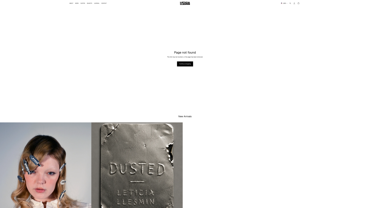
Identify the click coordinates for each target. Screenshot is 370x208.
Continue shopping (185, 64)
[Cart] (298, 3)
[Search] (290, 3)
